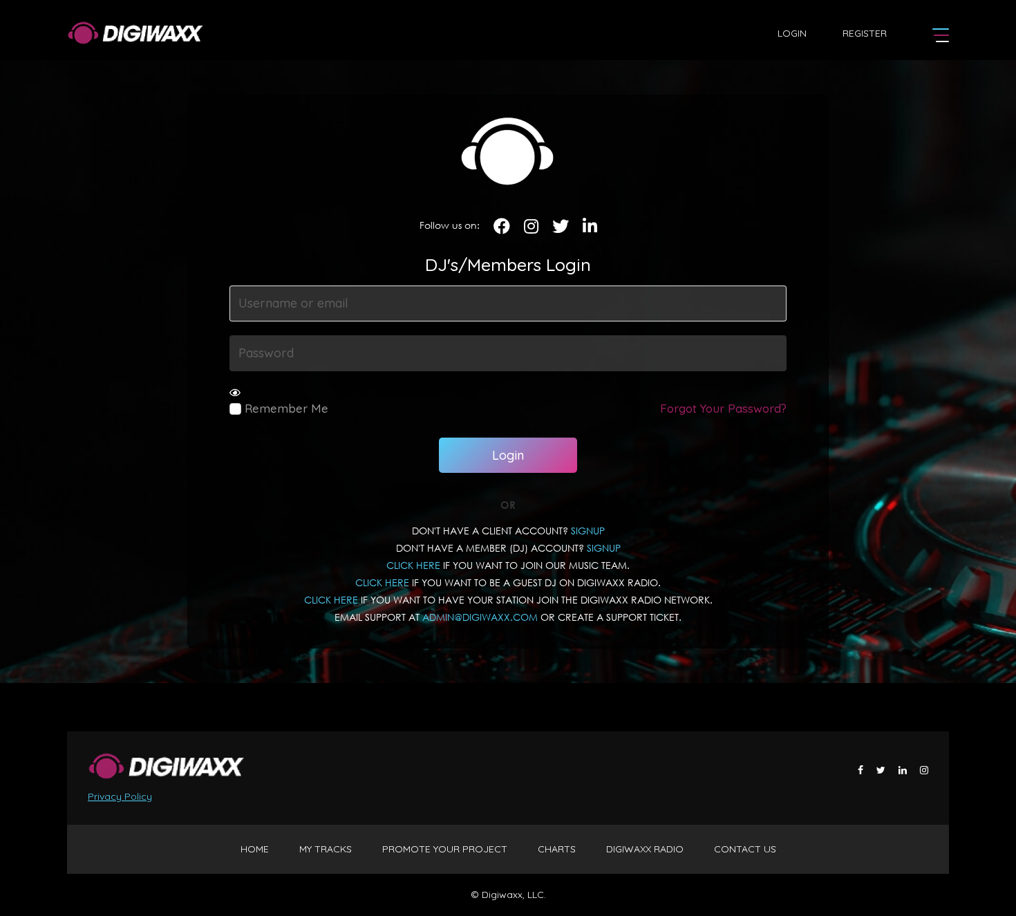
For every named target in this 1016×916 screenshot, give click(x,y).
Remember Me (284, 408)
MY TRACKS (325, 849)
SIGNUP (588, 530)
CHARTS (557, 849)
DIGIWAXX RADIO (645, 849)
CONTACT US (745, 849)
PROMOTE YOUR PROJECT (444, 849)
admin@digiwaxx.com (480, 617)
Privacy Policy (120, 796)
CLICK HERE (413, 565)
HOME (255, 849)
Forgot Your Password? (723, 408)
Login (792, 33)
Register (865, 33)
